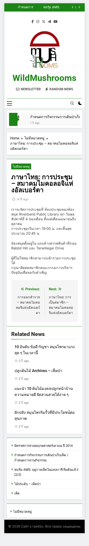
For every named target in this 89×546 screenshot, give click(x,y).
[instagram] (38, 21)
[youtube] (55, 21)
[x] (44, 21)
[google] (49, 21)
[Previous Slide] (73, 7)
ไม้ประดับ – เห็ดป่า (27, 484)
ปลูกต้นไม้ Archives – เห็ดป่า (38, 371)
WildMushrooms (44, 78)
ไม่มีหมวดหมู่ (21, 166)
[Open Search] (72, 103)
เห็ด (17, 493)
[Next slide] (79, 7)
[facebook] (32, 21)
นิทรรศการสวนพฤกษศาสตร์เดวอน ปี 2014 (43, 446)
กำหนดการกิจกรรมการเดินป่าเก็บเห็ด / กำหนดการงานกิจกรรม (20, 7)
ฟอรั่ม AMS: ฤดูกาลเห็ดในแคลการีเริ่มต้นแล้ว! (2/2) (48, 7)
